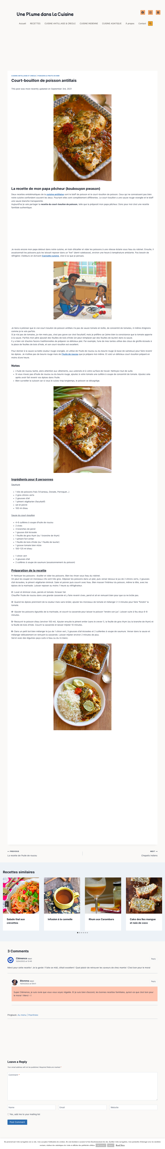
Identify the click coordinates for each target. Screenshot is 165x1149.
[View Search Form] (150, 23)
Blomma (24, 980)
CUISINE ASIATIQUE (112, 23)
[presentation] (21, 895)
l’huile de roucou (70, 354)
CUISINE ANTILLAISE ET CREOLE (23, 76)
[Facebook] (142, 12)
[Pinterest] (158, 12)
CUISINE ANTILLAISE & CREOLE (60, 23)
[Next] (158, 904)
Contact (142, 23)
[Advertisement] (82, 53)
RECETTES (35, 23)
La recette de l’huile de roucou (22, 853)
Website (114, 1107)
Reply (153, 959)
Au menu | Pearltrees (28, 1015)
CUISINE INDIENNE (89, 23)
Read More (120, 1145)
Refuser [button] (111, 1145)
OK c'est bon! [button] (101, 1145)
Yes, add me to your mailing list (24, 1114)
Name (11, 1107)
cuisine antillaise (55, 194)
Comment (14, 1075)
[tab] (77, 932)
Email (62, 1107)
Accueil (22, 23)
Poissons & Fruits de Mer (48, 76)
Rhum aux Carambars (101, 919)
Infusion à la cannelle (60, 919)
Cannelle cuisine (50, 256)
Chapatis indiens (149, 853)
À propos (130, 23)
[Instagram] (150, 12)
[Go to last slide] (7, 904)
